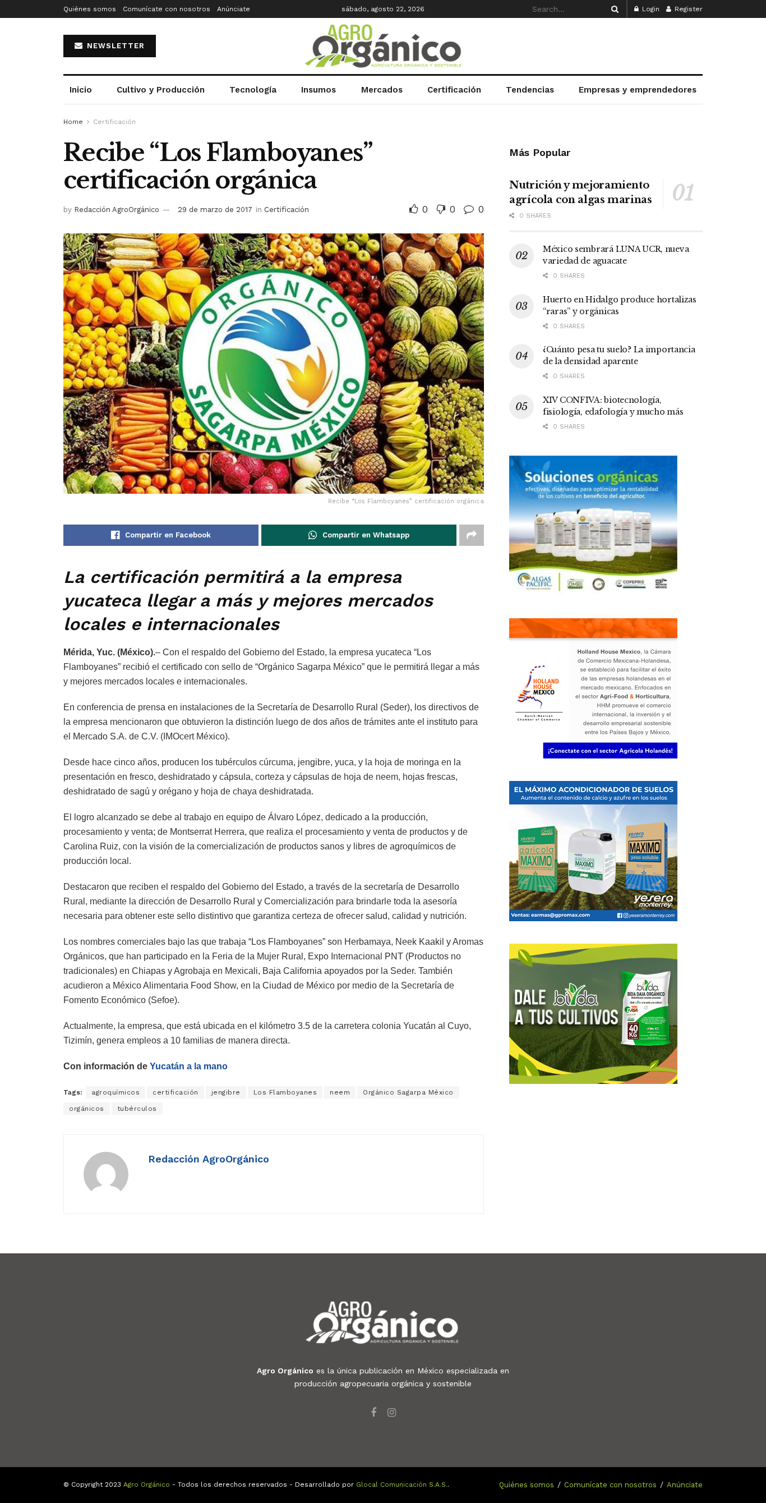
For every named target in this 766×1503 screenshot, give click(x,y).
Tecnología (252, 90)
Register (687, 9)
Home (73, 122)
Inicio (81, 90)
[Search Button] (613, 9)
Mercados (382, 90)
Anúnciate (233, 9)
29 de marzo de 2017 (215, 209)
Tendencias (530, 90)
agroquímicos (115, 1092)
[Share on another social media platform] (471, 535)
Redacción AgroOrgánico (116, 209)
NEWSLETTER (114, 46)
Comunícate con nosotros (166, 9)
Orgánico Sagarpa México (408, 1092)
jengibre (226, 1092)
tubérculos (137, 1109)
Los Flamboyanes (285, 1092)
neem (340, 1092)
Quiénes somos (89, 9)
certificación (176, 1092)
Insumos (318, 90)
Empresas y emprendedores (637, 90)
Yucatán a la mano (189, 1066)
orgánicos (86, 1109)
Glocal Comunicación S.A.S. (401, 1484)
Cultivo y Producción (161, 90)
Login (649, 9)
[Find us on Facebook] (373, 1413)
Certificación (454, 90)
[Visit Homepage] (383, 46)
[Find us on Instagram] (391, 1413)
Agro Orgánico (146, 1484)
